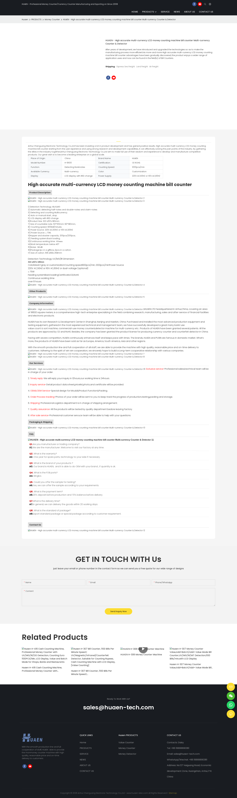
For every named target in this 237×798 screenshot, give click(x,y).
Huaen (25, 19)
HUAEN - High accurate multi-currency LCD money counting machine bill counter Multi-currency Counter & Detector (119, 19)
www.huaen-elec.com (137, 793)
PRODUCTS (36, 19)
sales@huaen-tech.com (118, 707)
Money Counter (52, 19)
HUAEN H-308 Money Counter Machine (141, 654)
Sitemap (172, 793)
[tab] (118, 140)
